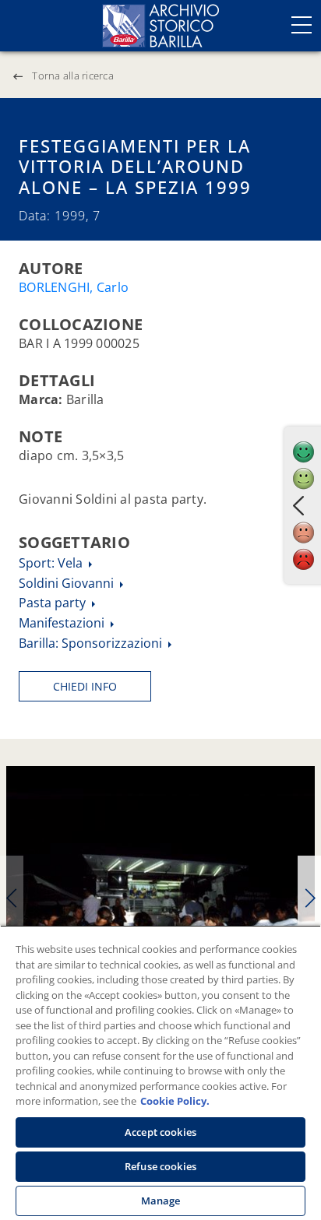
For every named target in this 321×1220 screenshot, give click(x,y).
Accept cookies (160, 1132)
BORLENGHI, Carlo (74, 287)
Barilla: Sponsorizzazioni (92, 643)
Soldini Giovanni (68, 583)
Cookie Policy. (175, 1101)
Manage (161, 1201)
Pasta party (54, 602)
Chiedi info (85, 686)
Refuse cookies (160, 1166)
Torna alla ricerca (73, 76)
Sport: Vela (52, 562)
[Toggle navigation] (301, 25)
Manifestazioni (63, 622)
